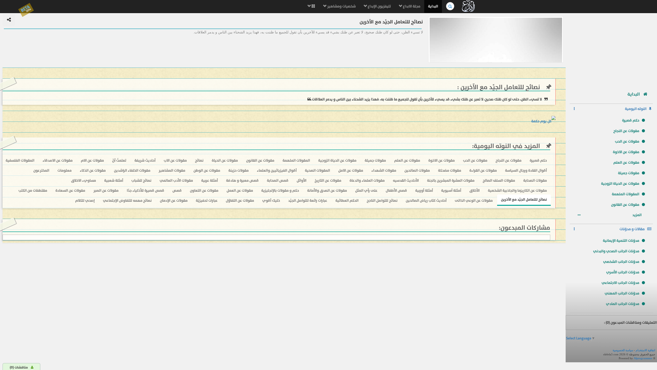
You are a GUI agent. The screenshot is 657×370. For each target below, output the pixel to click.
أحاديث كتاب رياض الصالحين (426, 200)
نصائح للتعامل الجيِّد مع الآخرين (499, 87)
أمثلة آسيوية (451, 190)
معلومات (64, 170)
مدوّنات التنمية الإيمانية (621, 241)
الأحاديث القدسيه (406, 180)
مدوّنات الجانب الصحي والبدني (616, 251)
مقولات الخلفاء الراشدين (132, 170)
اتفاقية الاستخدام (645, 350)
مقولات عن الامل (350, 170)
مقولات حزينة (238, 170)
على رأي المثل (366, 190)
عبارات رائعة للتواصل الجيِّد (307, 200)
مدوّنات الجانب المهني (622, 293)
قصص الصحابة (277, 180)
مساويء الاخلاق (83, 180)
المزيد (637, 215)
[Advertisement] (611, 50)
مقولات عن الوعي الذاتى (474, 200)
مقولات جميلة (628, 173)
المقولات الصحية (317, 170)
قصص (177, 190)
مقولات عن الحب (627, 141)
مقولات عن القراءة (483, 170)
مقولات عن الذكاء (93, 170)
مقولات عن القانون (625, 205)
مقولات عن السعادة (70, 190)
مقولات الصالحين (417, 170)
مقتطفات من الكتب (32, 190)
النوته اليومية (635, 109)
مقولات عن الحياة (225, 160)
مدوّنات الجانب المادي (622, 304)
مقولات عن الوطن (207, 170)
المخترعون (41, 170)
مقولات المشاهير (172, 170)
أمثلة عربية (209, 180)
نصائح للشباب (141, 180)
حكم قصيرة (630, 120)
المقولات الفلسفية (20, 160)
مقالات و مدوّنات (632, 229)
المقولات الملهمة (625, 194)
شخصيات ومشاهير (341, 6)
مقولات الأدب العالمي (176, 180)
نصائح (199, 160)
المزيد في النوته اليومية (507, 146)
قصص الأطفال (396, 190)
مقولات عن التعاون (204, 190)
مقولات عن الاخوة (626, 152)
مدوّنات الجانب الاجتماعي (620, 283)
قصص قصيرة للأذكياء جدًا (145, 190)
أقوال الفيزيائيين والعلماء (277, 170)
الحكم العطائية (347, 200)
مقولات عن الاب (175, 160)
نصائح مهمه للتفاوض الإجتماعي (127, 200)
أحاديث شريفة (145, 160)
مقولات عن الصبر (106, 190)
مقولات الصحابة (535, 180)
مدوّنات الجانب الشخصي (621, 262)
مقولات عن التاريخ (328, 180)
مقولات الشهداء (383, 170)
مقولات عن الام (92, 160)
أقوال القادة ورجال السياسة (526, 170)
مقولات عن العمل (240, 190)
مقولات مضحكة (449, 170)
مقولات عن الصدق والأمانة (327, 190)
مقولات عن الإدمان (174, 200)
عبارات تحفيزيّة (207, 200)
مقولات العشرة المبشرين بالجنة (451, 180)
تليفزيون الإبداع (379, 6)
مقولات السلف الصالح (499, 180)
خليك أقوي (271, 200)
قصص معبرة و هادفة (242, 180)
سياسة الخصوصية (623, 350)
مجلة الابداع (411, 6)
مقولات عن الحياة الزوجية (620, 184)
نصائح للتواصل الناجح (382, 200)
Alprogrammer (643, 358)
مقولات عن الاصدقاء (58, 160)
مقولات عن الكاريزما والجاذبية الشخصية (517, 190)
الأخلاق (474, 190)
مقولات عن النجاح (626, 131)
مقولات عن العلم (626, 162)
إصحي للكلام (85, 200)
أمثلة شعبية (113, 180)
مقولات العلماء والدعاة (367, 180)
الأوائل (301, 180)
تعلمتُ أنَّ (119, 160)
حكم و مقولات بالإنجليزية (280, 190)
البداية (433, 6)
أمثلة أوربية (424, 190)
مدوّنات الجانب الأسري (622, 272)
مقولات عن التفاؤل (240, 200)
